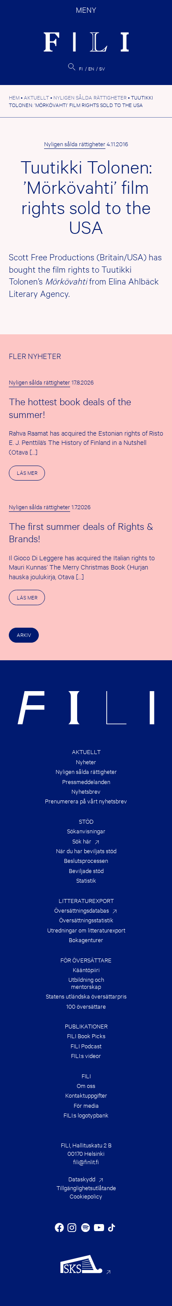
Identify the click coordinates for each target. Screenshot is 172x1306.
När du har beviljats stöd (86, 850)
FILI (86, 1076)
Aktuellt (86, 751)
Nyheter (86, 761)
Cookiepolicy (86, 1196)
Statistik (86, 880)
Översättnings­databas (81, 910)
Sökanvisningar (86, 831)
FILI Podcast (86, 1046)
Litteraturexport (86, 900)
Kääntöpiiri (86, 969)
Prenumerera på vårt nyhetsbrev (86, 801)
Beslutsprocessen (86, 860)
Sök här (81, 841)
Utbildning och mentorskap (86, 983)
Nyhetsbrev (86, 791)
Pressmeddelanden (86, 781)
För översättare (86, 960)
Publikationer (86, 1026)
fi (81, 68)
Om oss (86, 1085)
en (91, 68)
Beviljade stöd (86, 870)
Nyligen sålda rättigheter (74, 144)
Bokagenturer (86, 939)
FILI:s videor (86, 1055)
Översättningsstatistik (86, 920)
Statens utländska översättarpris (86, 996)
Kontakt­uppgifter (86, 1095)
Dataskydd (81, 1179)
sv (102, 68)
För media (86, 1105)
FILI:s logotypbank (86, 1115)
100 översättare (86, 1006)
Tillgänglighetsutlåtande (86, 1187)
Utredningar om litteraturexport (86, 930)
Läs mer (31, 475)
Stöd (86, 821)
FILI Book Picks (86, 1035)
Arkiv (24, 634)
